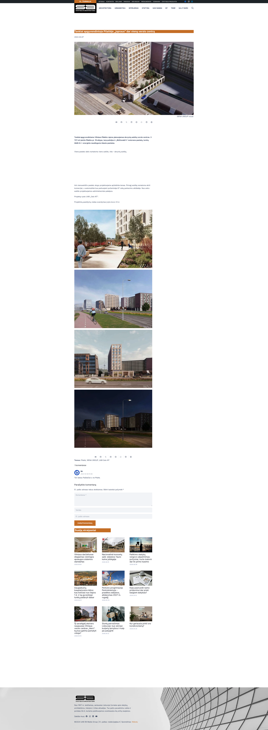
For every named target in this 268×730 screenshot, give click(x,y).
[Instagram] (90, 716)
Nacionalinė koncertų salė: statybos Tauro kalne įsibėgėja (112, 557)
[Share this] (121, 122)
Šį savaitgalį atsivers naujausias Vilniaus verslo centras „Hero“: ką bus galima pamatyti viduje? (85, 628)
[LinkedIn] (93, 716)
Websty (135, 722)
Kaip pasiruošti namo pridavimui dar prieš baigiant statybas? (140, 590)
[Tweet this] (126, 122)
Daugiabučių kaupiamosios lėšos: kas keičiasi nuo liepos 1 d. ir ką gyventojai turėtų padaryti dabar (85, 593)
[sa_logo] (85, 8)
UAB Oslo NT (104, 460)
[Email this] (116, 122)
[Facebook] (86, 716)
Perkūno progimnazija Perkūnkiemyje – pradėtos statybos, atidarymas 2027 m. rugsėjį (112, 593)
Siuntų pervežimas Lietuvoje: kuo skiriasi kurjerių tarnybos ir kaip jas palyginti (113, 627)
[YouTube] (96, 716)
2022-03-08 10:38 (86, 474)
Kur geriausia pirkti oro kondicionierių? (140, 624)
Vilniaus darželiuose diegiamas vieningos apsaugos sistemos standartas (84, 558)
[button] (192, 8)
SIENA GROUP (92, 460)
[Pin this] (136, 122)
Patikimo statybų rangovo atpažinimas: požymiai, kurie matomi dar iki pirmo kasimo (141, 558)
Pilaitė (83, 460)
